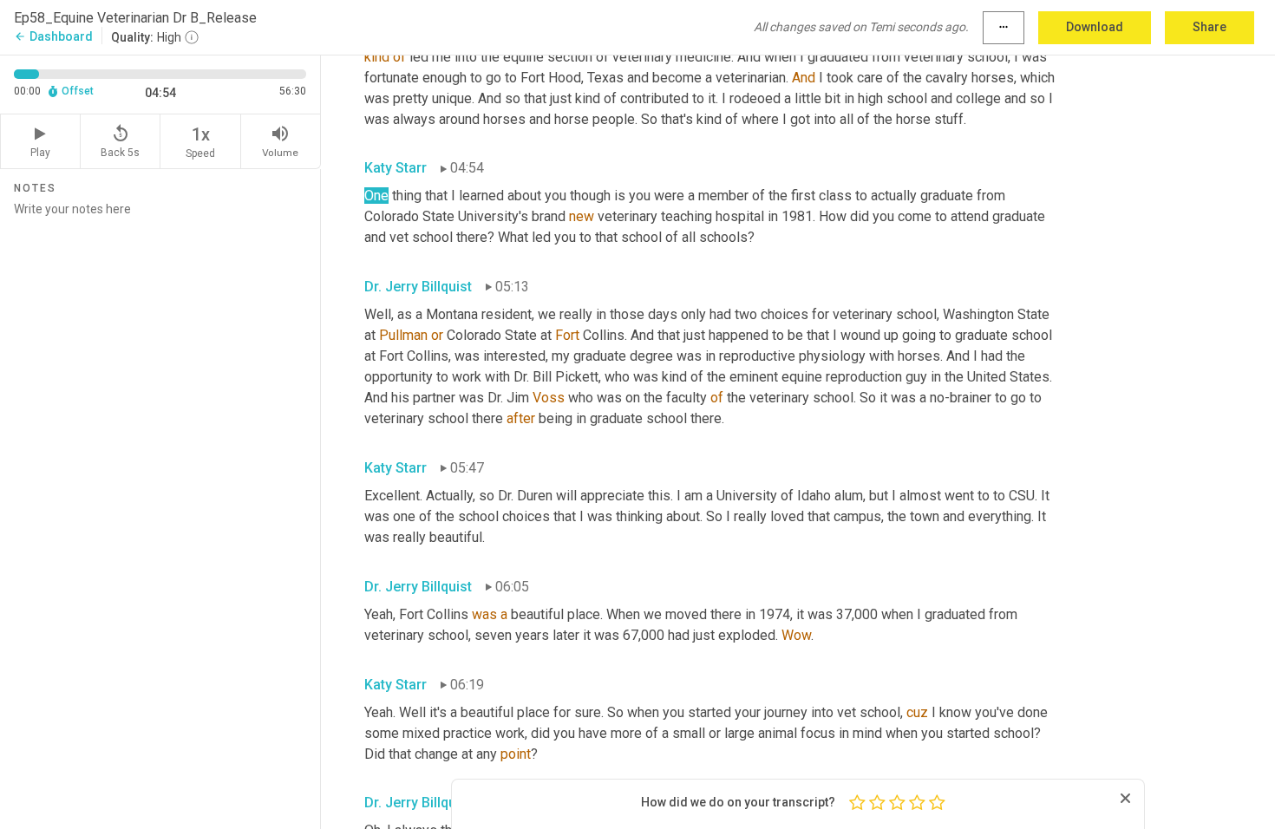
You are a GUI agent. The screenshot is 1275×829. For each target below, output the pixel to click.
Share (1209, 27)
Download (1094, 27)
